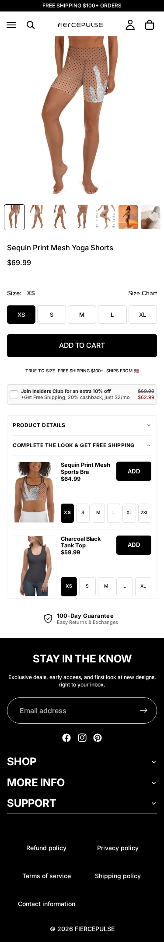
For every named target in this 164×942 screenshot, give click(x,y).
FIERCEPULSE (95, 928)
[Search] (30, 25)
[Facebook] (66, 737)
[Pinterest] (97, 737)
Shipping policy (118, 875)
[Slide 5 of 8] (105, 217)
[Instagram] (82, 737)
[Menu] (11, 25)
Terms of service (46, 875)
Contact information (46, 903)
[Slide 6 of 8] (128, 217)
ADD (134, 471)
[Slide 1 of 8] (14, 217)
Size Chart (142, 293)
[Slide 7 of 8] (151, 217)
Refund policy (46, 847)
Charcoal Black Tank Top (81, 542)
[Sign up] (144, 710)
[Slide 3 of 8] (60, 217)
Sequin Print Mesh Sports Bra (85, 468)
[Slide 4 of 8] (82, 217)
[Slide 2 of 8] (37, 217)
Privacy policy (118, 847)
